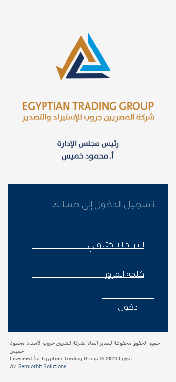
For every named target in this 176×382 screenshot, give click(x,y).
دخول (128, 306)
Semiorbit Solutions (42, 366)
